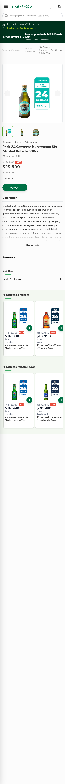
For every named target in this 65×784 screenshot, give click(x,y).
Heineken (9, 342)
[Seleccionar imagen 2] (21, 131)
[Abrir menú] (6, 6)
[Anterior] (7, 93)
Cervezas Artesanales (29, 50)
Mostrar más (32, 245)
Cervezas (15, 50)
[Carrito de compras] (59, 6)
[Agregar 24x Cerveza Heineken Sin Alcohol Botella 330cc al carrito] (29, 328)
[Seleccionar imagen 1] (7, 131)
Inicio (5, 50)
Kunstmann (8, 178)
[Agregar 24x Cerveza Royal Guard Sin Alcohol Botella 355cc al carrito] (61, 400)
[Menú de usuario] (51, 6)
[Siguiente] (58, 93)
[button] (21, 6)
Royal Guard (42, 414)
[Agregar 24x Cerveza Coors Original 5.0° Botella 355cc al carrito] (61, 328)
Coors (39, 342)
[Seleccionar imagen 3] (35, 131)
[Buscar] (6, 16)
